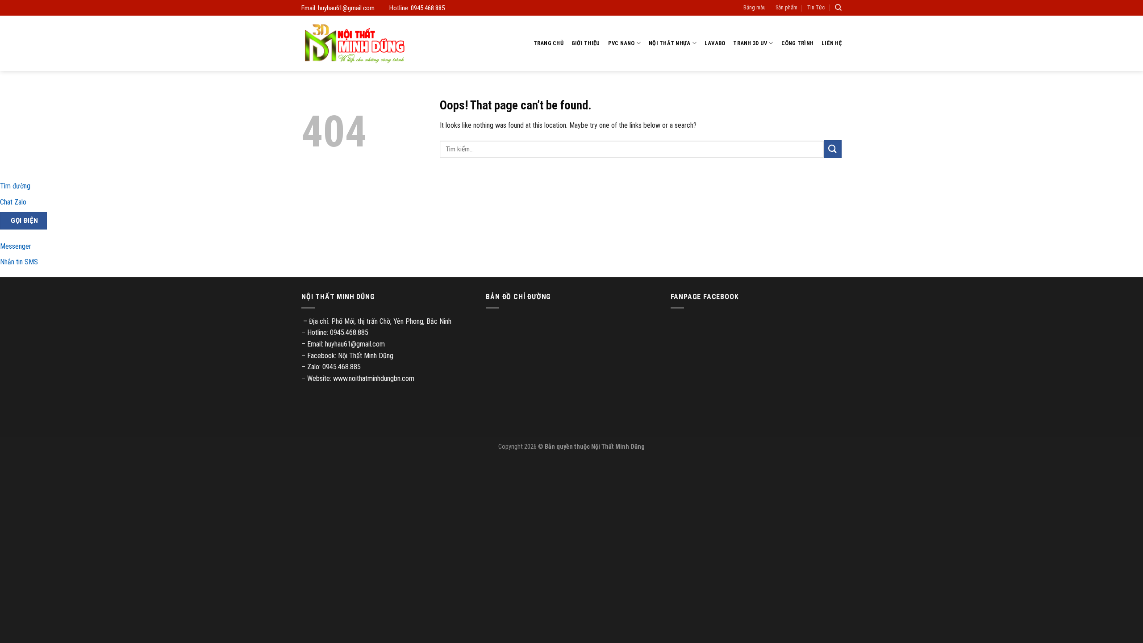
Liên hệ (832, 43)
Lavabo (715, 43)
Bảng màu (754, 7)
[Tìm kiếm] (838, 7)
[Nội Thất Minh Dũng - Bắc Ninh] (354, 43)
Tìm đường (15, 186)
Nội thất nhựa (669, 43)
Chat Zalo (13, 202)
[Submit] (833, 149)
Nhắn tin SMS (19, 262)
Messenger (15, 246)
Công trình (797, 43)
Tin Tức (816, 7)
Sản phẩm (786, 7)
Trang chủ (548, 43)
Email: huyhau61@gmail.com (338, 8)
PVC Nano (621, 43)
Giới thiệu (586, 43)
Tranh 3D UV (750, 43)
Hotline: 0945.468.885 (417, 8)
